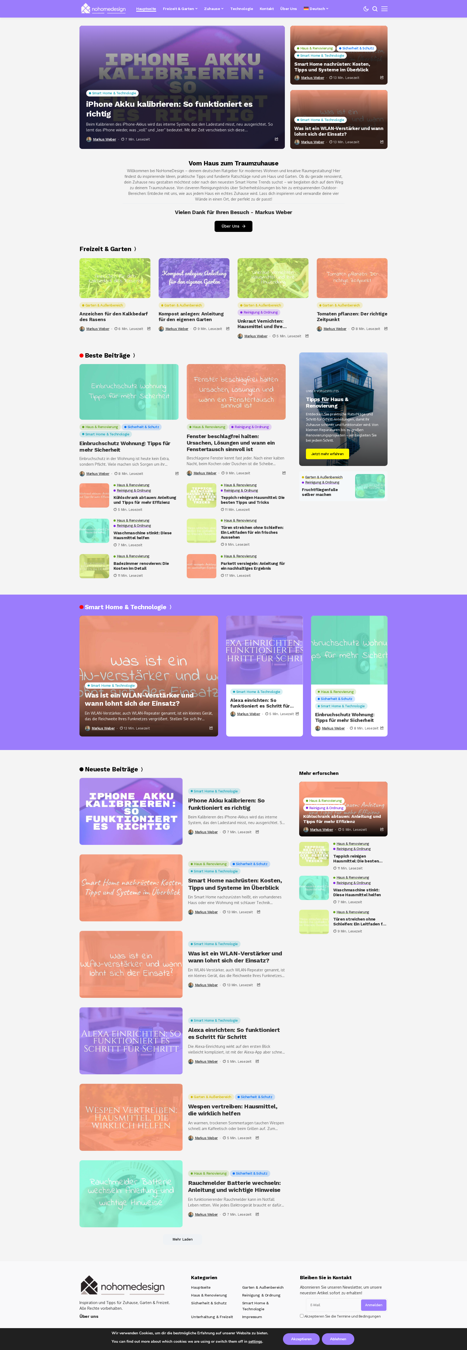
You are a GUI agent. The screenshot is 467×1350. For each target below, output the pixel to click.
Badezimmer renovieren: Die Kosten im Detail (141, 566)
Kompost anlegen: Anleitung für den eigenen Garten (191, 316)
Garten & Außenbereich (263, 1287)
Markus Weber (104, 139)
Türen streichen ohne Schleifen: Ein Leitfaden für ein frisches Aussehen (252, 532)
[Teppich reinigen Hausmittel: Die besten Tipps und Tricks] (201, 495)
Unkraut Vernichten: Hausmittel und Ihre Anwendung (260, 323)
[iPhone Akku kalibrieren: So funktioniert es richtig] (182, 87)
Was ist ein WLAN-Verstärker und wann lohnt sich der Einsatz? (338, 131)
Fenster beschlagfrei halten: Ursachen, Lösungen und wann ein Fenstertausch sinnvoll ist (231, 442)
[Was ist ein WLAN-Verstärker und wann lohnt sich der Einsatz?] (148, 676)
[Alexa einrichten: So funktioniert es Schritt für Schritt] (264, 650)
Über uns (88, 1316)
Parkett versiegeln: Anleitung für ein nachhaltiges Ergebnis (253, 566)
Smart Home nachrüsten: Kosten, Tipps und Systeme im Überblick (332, 66)
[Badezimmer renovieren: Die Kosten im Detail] (94, 566)
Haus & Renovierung (209, 1295)
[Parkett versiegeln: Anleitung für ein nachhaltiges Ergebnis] (201, 566)
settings (255, 1341)
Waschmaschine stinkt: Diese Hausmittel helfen (143, 535)
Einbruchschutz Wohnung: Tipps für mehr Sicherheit (124, 446)
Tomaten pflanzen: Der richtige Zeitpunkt (352, 316)
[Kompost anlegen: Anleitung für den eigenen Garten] (194, 278)
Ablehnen (338, 1339)
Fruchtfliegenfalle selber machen (320, 492)
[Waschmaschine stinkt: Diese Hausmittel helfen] (94, 531)
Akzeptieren (301, 1339)
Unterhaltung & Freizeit (212, 1317)
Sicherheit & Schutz (208, 1303)
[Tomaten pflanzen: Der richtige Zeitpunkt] (352, 278)
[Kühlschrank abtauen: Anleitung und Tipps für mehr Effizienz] (94, 495)
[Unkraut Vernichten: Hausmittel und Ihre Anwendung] (273, 278)
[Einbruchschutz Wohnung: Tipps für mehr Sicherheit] (129, 392)
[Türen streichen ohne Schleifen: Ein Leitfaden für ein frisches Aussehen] (201, 531)
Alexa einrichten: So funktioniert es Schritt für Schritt (260, 703)
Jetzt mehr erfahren (327, 454)
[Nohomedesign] (103, 9)
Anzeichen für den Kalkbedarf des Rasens (113, 316)
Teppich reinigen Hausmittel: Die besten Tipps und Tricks (253, 500)
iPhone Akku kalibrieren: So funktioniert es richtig (169, 108)
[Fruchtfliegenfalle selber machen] (370, 486)
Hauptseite (200, 1287)
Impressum (252, 1317)
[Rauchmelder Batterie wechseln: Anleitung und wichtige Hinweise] (131, 1193)
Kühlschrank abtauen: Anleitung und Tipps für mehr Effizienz (145, 500)
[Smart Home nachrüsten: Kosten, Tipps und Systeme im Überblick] (131, 887)
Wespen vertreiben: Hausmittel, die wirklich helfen (233, 1110)
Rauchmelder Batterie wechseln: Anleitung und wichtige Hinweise (234, 1186)
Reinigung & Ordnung (261, 1295)
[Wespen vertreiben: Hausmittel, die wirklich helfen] (131, 1117)
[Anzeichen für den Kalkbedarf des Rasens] (115, 278)
